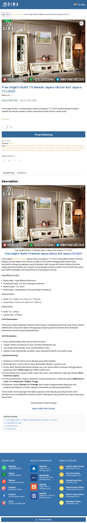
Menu (83, 5)
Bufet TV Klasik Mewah (26, 145)
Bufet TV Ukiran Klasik (33, 150)
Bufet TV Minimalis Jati (24, 148)
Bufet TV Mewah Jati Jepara (42, 145)
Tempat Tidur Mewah (16, 482)
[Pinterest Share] (15, 161)
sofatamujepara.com (73, 475)
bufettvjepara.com (72, 496)
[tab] (9, 173)
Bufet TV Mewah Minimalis (76, 145)
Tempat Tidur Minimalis (16, 503)
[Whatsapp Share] (20, 161)
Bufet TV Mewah (30, 253)
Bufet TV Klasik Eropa (12, 145)
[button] (81, 23)
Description (8, 173)
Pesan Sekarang (44, 134)
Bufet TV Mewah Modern (9, 148)
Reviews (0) (22, 173)
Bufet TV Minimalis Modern (59, 148)
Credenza (44, 150)
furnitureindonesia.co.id (74, 489)
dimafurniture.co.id (73, 468)
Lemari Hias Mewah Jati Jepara (71, 150)
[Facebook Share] (4, 161)
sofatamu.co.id (71, 482)
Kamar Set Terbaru (15, 489)
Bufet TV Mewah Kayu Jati (59, 145)
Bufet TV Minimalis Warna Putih (16, 150)
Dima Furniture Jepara (16, 496)
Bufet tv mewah (19, 258)
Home (14, 14)
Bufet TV (20, 14)
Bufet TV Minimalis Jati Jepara (41, 148)
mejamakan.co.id (72, 503)
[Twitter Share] (9, 161)
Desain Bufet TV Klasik (54, 150)
